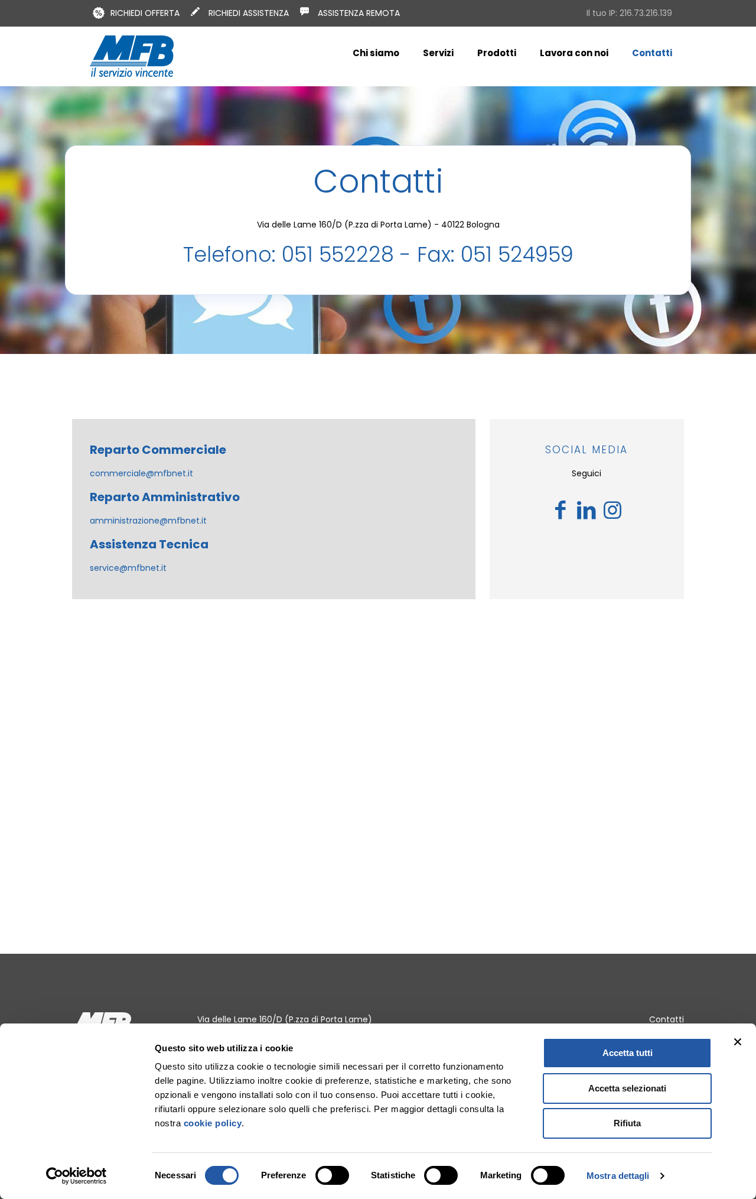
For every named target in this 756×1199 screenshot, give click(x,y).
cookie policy (211, 1123)
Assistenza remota (359, 13)
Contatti (666, 1019)
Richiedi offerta (145, 13)
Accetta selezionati (627, 1088)
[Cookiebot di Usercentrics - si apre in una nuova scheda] (76, 1176)
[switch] (332, 1175)
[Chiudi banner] (738, 1042)
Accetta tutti (627, 1053)
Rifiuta (627, 1123)
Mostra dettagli (618, 1176)
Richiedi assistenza (248, 13)
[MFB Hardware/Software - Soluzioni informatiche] (132, 56)
